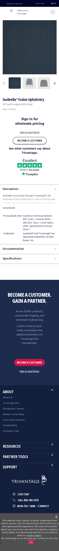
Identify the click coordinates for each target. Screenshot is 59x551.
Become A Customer (15, 3)
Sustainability (10, 425)
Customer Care (11, 431)
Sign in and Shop (29, 133)
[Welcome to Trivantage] (21, 12)
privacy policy (34, 535)
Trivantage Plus (11, 403)
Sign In (53, 3)
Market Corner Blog (13, 414)
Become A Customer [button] (29, 140)
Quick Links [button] (39, 3)
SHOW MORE (9, 207)
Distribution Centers (13, 409)
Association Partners (14, 420)
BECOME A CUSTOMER (29, 362)
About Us (8, 398)
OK (31, 542)
